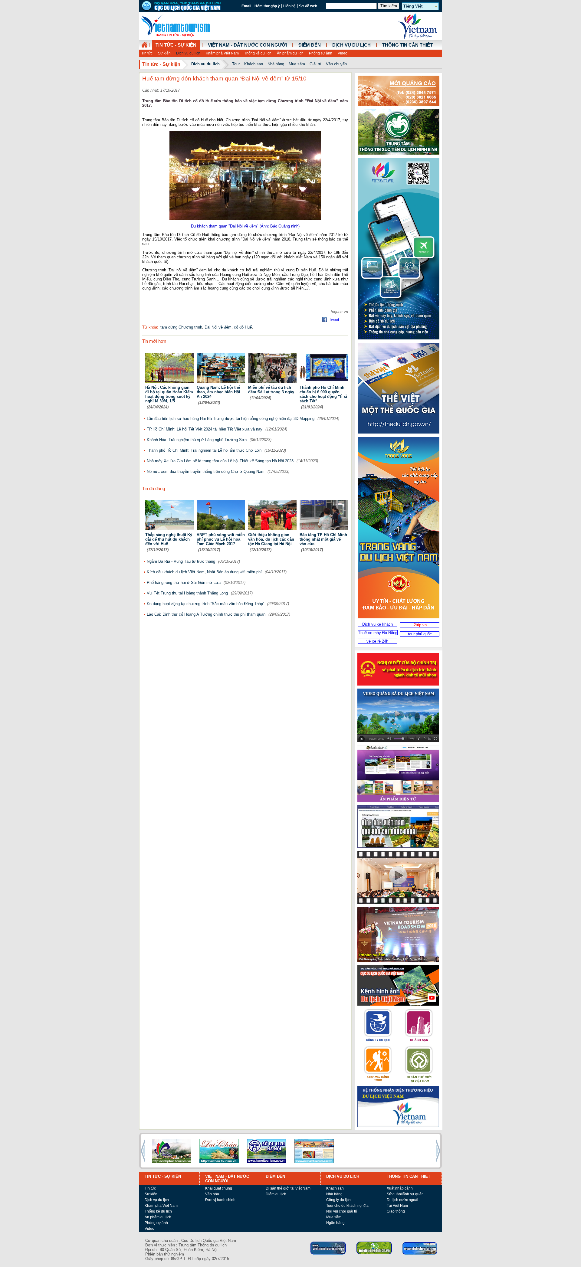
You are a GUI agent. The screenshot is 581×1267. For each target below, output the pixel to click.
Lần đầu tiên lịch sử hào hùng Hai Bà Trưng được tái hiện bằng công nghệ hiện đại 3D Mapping (230, 418)
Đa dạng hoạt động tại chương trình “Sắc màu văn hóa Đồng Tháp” (205, 603)
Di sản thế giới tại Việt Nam (288, 1188)
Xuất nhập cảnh (400, 1188)
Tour (236, 64)
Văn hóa (212, 1194)
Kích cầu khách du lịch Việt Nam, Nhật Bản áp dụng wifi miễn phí (204, 572)
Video (342, 53)
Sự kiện (164, 53)
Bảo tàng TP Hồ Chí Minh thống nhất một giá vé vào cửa (323, 539)
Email (246, 6)
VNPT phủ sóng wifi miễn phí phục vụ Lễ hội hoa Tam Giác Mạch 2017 (221, 539)
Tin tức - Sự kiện (176, 45)
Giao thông (396, 1211)
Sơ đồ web (308, 6)
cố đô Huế (243, 327)
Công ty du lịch (338, 1200)
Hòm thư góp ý (267, 6)
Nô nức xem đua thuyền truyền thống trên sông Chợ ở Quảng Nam (205, 471)
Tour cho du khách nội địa (347, 1205)
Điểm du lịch (276, 1194)
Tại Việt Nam (397, 1205)
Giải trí (315, 64)
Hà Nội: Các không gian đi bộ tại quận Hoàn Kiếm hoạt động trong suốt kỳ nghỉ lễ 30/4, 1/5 (169, 394)
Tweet (334, 319)
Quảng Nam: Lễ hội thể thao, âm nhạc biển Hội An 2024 (218, 392)
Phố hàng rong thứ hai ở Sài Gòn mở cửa (184, 582)
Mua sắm (297, 64)
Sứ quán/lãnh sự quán (405, 1194)
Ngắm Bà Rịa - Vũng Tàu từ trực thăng (181, 561)
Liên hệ (289, 6)
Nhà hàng (276, 64)
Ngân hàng (335, 1223)
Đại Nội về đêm (218, 327)
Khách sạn (253, 64)
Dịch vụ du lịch (188, 53)
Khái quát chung (218, 1188)
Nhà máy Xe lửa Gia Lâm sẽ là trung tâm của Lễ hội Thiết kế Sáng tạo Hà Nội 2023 (220, 461)
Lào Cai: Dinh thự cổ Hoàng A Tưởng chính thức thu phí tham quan (206, 614)
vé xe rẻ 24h (377, 641)
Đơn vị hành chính (220, 1200)
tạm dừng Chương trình (181, 327)
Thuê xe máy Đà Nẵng (377, 632)
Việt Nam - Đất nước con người (247, 45)
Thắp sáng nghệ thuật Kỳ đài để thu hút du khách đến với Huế (168, 539)
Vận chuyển (336, 64)
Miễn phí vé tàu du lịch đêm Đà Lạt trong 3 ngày (271, 389)
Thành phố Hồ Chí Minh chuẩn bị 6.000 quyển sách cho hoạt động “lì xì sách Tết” (323, 394)
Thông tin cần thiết (407, 45)
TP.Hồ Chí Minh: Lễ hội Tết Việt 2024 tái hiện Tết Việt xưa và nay (204, 429)
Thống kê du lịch (257, 53)
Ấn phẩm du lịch (290, 53)
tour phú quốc (420, 634)
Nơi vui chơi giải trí (341, 1211)
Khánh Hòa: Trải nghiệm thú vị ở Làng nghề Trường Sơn (197, 439)
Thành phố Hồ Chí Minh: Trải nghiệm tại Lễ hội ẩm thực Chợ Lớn (204, 450)
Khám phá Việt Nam (222, 53)
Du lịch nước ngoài (402, 1200)
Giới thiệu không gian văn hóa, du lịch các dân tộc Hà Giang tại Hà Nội (271, 539)
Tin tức (147, 53)
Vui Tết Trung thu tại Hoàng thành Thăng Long (187, 593)
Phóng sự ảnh (320, 53)
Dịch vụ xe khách (377, 624)
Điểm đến (309, 45)
